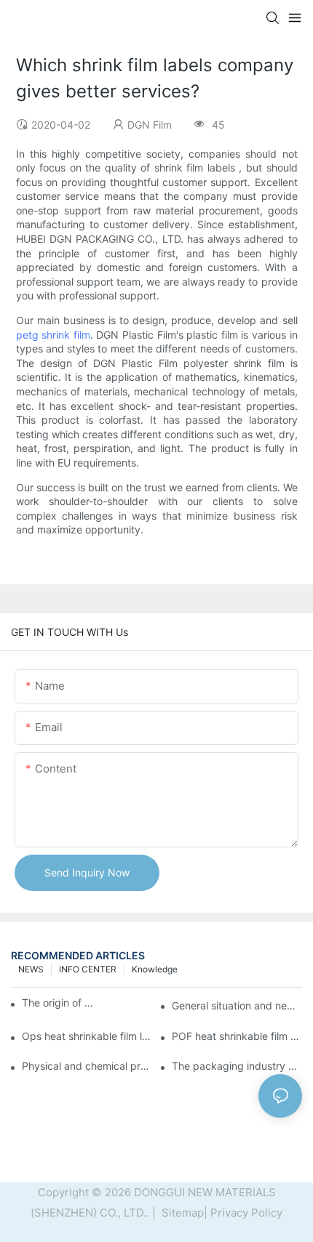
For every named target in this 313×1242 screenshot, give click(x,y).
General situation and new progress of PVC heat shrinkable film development (237, 1005)
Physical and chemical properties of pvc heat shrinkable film (87, 1066)
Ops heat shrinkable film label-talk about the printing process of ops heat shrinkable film (87, 1036)
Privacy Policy (246, 1212)
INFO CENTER (87, 969)
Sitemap (181, 1212)
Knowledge (155, 969)
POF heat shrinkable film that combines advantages (237, 1036)
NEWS (31, 969)
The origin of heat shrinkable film (58, 1002)
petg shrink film (53, 334)
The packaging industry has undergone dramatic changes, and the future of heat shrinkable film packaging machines (237, 1066)
